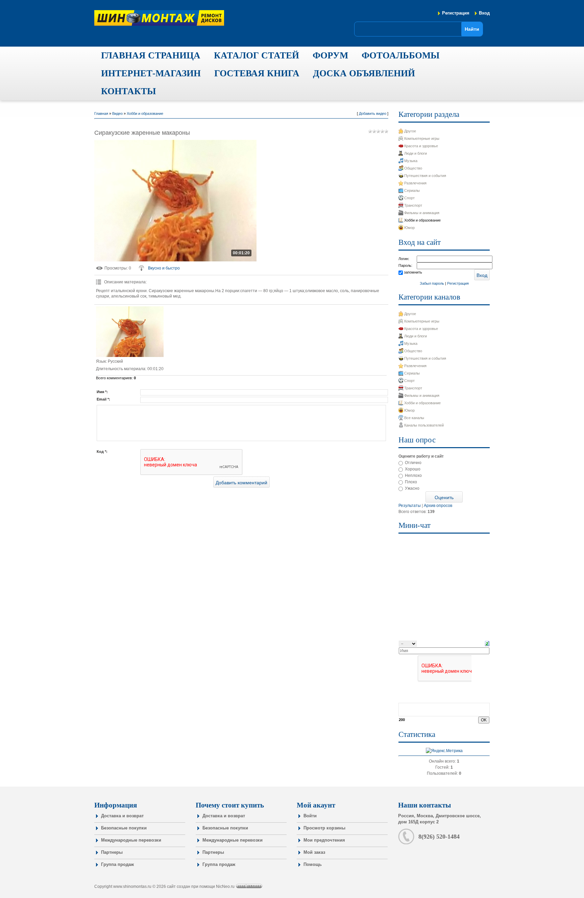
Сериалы (412, 190)
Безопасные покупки (124, 827)
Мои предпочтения (324, 840)
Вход (484, 13)
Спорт (409, 198)
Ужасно (412, 488)
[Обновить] (487, 643)
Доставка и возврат (122, 815)
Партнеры (112, 852)
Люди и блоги (415, 153)
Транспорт (413, 205)
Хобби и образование (145, 113)
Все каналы (414, 418)
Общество (413, 168)
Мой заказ (314, 852)
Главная (101, 113)
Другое (410, 131)
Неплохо (413, 475)
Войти (310, 815)
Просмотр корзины (324, 827)
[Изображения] (130, 331)
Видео (117, 113)
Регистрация (455, 13)
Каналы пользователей (424, 425)
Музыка (410, 161)
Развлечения (415, 183)
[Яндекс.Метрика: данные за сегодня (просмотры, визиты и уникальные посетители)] (444, 751)
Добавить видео (372, 113)
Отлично (413, 462)
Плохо (411, 482)
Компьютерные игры (421, 138)
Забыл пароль (432, 283)
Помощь (312, 864)
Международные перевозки (131, 840)
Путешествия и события (425, 176)
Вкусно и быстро (164, 268)
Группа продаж (117, 864)
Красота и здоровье (421, 146)
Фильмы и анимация (421, 213)
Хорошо (412, 469)
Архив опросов (438, 505)
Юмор (409, 228)
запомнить (413, 272)
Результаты (409, 505)
